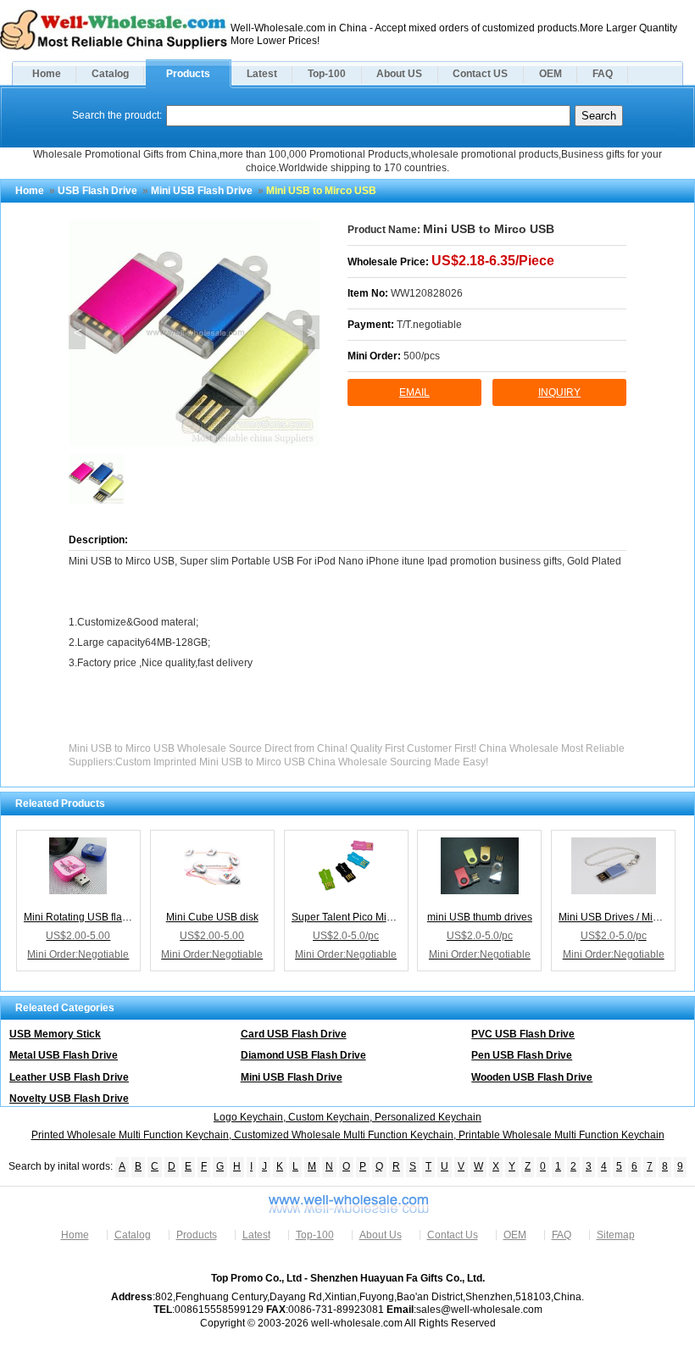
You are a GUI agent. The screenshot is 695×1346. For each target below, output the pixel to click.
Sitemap (616, 1235)
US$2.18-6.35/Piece (492, 260)
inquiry (559, 392)
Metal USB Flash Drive (63, 1055)
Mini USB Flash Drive (202, 191)
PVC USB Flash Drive (523, 1034)
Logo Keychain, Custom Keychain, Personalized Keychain (347, 1117)
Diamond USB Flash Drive (303, 1055)
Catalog (110, 74)
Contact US (480, 74)
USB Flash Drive (97, 191)
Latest (262, 74)
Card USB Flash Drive (294, 1034)
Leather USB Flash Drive (69, 1077)
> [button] (311, 332)
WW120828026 (427, 293)
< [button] (77, 332)
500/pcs (421, 356)
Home (46, 74)
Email (414, 392)
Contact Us (452, 1235)
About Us (380, 1235)
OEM (550, 74)
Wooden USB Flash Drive (531, 1077)
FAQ (602, 74)
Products (188, 74)
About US (399, 74)
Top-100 (327, 74)
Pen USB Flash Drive (521, 1055)
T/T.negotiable (429, 325)
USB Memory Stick (55, 1034)
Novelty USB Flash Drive (69, 1098)
